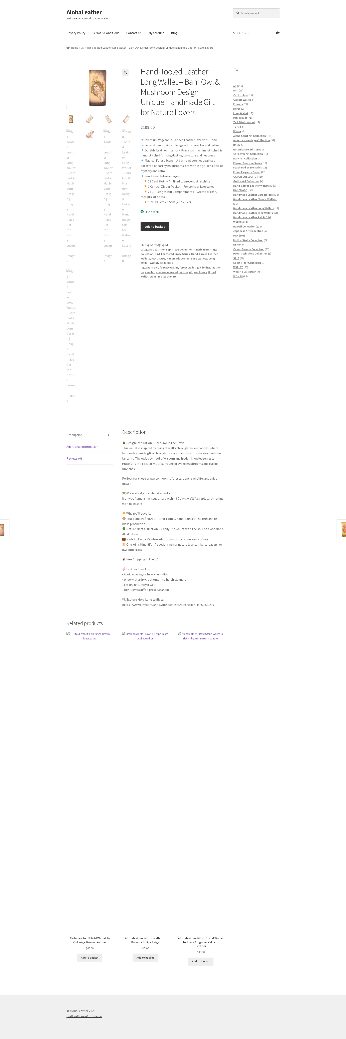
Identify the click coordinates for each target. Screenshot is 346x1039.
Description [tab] (74, 435)
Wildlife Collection (161, 263)
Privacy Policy (75, 33)
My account (156, 33)
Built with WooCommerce (84, 1016)
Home (74, 47)
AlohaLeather (84, 12)
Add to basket (155, 226)
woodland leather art (163, 276)
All (82, 47)
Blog (174, 33)
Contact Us (134, 33)
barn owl (152, 267)
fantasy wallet (169, 267)
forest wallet (187, 267)
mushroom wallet (167, 272)
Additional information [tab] (82, 447)
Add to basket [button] (89, 957)
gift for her (203, 267)
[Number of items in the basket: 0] (236, 69)
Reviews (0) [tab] (74, 458)
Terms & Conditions (105, 33)
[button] (125, 72)
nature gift (186, 272)
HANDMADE (158, 258)
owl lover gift (202, 272)
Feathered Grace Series (175, 254)
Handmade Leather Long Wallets (187, 258)
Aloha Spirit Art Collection (176, 249)
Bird (157, 254)
